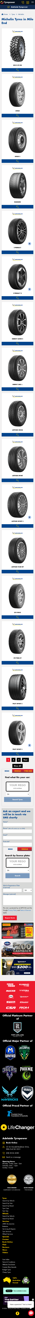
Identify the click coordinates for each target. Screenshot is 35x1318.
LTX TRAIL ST (17, 658)
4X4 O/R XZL (17, 65)
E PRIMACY (17, 247)
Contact (5, 1239)
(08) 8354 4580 (12, 1153)
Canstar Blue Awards (9, 1267)
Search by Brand (8, 1206)
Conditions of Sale (26, 1308)
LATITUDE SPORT (17, 476)
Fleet (4, 1244)
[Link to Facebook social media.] (17, 1313)
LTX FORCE (17, 612)
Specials (5, 1237)
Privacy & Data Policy (14, 1308)
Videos (5, 1252)
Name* (5, 822)
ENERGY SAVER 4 (17, 339)
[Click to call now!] (23, 2)
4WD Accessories (8, 1224)
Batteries (5, 1226)
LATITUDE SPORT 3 (17, 521)
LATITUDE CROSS (17, 430)
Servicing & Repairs (8, 1229)
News (4, 1250)
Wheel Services (7, 1234)
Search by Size (7, 1203)
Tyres (4, 1198)
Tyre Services (6, 1231)
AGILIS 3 (17, 156)
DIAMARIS (17, 202)
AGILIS (17, 111)
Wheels (5, 1213)
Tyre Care (5, 1208)
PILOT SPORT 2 (17, 704)
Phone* (14, 828)
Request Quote (10, 918)
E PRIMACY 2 (17, 293)
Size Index (5, 1259)
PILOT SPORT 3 (17, 749)
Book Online (7, 1242)
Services (5, 1221)
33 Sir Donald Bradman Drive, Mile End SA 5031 (17, 1148)
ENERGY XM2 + (18, 384)
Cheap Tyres (6, 1272)
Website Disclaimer (8, 1265)
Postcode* (6, 842)
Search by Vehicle (8, 1201)
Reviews (5, 1247)
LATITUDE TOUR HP (17, 567)
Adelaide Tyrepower (19, 7)
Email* (5, 835)
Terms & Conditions (8, 1262)
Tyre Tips (5, 1211)
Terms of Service (25, 910)
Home (5, 14)
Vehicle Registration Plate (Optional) (11, 886)
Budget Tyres (6, 1270)
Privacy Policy (12, 910)
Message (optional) (9, 894)
